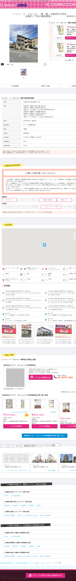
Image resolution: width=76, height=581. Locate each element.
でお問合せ (16, 426)
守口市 (42, 563)
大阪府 (37, 563)
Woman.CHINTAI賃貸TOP (6, 563)
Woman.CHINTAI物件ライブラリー (24, 563)
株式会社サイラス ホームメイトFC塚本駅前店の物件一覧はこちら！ (44, 435)
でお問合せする (43, 377)
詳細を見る (59, 37)
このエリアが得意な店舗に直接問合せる (47, 575)
